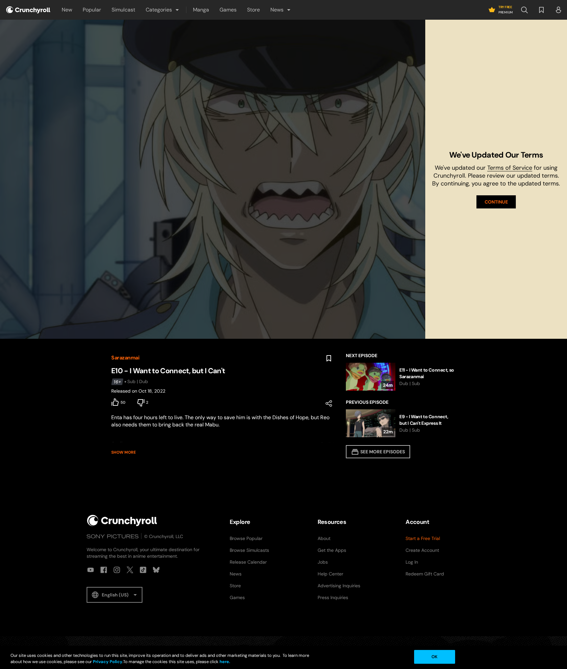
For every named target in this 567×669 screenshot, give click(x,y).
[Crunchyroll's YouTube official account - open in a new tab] (90, 570)
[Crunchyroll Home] (122, 520)
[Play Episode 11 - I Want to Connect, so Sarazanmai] (401, 377)
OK (434, 656)
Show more (123, 452)
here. (224, 662)
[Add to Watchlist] (328, 358)
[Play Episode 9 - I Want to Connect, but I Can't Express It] (401, 423)
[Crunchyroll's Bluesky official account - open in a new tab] (156, 570)
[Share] (328, 403)
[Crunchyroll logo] (28, 10)
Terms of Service (509, 168)
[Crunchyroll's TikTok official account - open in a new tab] (143, 570)
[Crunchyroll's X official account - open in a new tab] (130, 570)
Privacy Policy (107, 662)
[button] (162, 10)
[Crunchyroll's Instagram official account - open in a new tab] (117, 570)
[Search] (524, 10)
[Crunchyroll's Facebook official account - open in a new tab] (104, 570)
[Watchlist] (541, 10)
